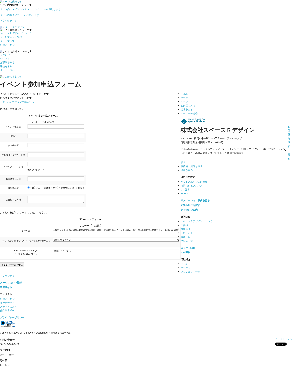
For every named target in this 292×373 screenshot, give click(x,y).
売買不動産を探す (190, 205)
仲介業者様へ (7, 310)
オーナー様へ (7, 70)
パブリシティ (7, 275)
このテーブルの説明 (43, 122)
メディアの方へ (8, 306)
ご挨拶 (184, 225)
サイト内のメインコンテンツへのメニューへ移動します (30, 9)
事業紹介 (185, 229)
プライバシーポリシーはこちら (17, 101)
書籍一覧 (185, 236)
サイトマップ (7, 41)
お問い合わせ (7, 44)
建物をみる (6, 66)
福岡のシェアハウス (192, 185)
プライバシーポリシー (12, 317)
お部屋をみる (7, 62)
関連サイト (6, 287)
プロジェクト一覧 (190, 271)
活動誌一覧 (187, 240)
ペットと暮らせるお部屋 (194, 181)
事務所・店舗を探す (192, 166)
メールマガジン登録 (11, 37)
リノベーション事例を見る (195, 200)
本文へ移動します (9, 20)
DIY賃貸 (185, 189)
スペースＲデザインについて (16, 33)
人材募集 (185, 252)
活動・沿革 (187, 233)
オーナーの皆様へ (190, 113)
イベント (5, 58)
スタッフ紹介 (188, 247)
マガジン (5, 54)
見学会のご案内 (189, 209)
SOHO (184, 193)
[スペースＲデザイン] (12, 27)
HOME (184, 94)
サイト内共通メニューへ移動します (19, 15)
